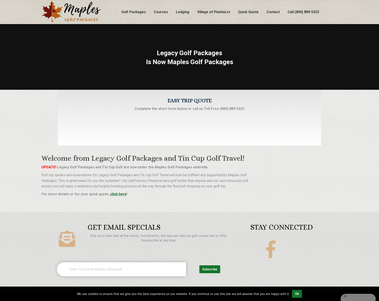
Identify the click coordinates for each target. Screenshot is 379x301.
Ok (297, 294)
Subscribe (209, 269)
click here (118, 194)
